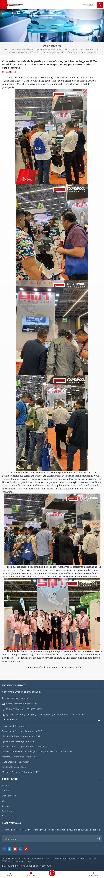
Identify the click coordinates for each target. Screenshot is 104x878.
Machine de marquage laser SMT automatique (24, 746)
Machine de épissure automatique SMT (21, 736)
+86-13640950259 (33, 709)
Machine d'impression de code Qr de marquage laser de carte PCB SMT (37, 751)
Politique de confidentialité (37, 866)
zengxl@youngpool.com (25, 704)
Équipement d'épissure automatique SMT (22, 731)
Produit (5, 790)
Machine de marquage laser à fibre (19, 757)
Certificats (7, 811)
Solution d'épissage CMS (14, 767)
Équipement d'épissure (13, 726)
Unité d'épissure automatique (16, 762)
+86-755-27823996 (19, 698)
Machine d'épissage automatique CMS (20, 772)
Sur (3, 801)
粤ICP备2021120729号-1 (87, 858)
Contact (6, 806)
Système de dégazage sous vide (18, 741)
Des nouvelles (24, 49)
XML (18, 866)
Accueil (10, 49)
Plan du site (8, 866)
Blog (4, 816)
